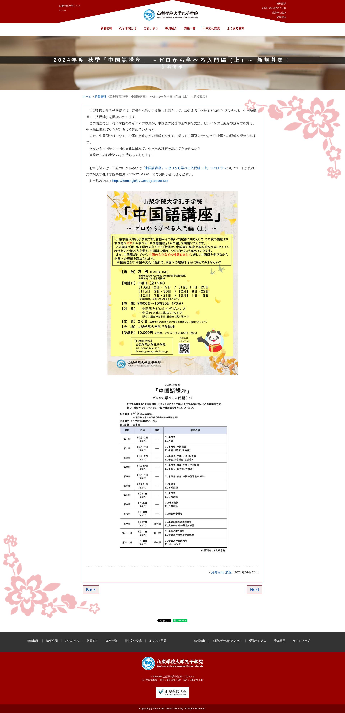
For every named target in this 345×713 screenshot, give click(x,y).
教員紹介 (171, 28)
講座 (228, 572)
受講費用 (281, 17)
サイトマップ (301, 640)
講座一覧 (190, 28)
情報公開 (52, 640)
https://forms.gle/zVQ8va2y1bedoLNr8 (140, 181)
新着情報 (106, 28)
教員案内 (92, 640)
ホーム (62, 10)
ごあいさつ (151, 28)
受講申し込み (279, 12)
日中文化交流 (211, 28)
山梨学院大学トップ (69, 5)
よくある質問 (235, 28)
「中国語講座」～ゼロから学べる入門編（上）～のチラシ (184, 168)
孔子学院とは (128, 28)
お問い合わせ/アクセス (274, 8)
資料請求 (281, 3)
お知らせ (217, 572)
